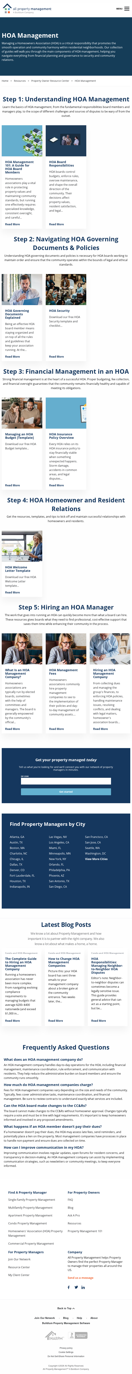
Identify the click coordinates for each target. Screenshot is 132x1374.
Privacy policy (66, 1347)
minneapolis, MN (60, 853)
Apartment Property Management (30, 1215)
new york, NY (57, 859)
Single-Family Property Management (31, 1200)
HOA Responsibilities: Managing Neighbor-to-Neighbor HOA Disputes (107, 966)
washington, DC (95, 853)
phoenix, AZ (56, 875)
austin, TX (16, 842)
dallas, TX (16, 864)
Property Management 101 (85, 1231)
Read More (12, 224)
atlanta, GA (17, 837)
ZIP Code (25, 776)
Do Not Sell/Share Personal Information (66, 1356)
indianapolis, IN (20, 887)
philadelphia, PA (59, 870)
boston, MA (17, 848)
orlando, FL (56, 864)
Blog (70, 1208)
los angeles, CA (59, 842)
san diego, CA (58, 887)
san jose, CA (93, 842)
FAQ (70, 1200)
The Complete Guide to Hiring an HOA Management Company (21, 964)
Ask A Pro (74, 1215)
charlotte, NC (18, 853)
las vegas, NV (58, 837)
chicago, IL (17, 859)
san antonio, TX (59, 881)
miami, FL (55, 848)
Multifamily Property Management (30, 1208)
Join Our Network (19, 1259)
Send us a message (80, 1278)
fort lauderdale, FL (22, 875)
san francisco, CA (96, 837)
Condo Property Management (27, 1223)
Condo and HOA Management (21, 953)
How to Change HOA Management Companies (63, 962)
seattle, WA (92, 848)
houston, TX (18, 881)
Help (79, 1318)
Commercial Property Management (31, 1243)
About (94, 1318)
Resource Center (19, 1267)
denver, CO (17, 870)
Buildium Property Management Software (66, 1323)
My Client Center (19, 1275)
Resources (74, 1223)
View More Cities (96, 859)
